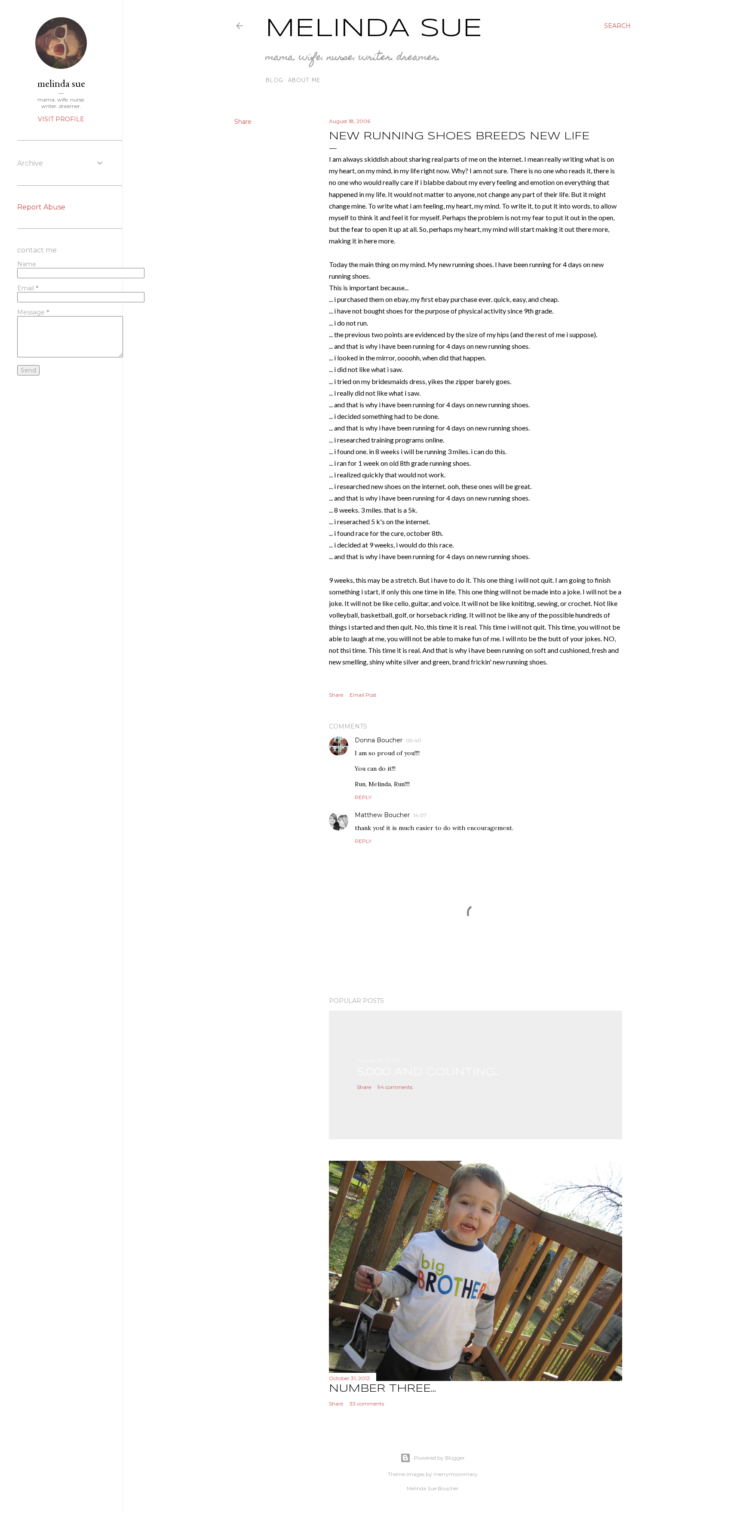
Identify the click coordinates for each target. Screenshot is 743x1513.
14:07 (420, 815)
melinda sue (61, 83)
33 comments (367, 1403)
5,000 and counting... (428, 1072)
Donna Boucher (378, 740)
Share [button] (243, 122)
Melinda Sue (373, 28)
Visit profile (61, 119)
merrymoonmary (455, 1474)
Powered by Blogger (439, 1458)
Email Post (363, 695)
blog (274, 80)
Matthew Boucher (382, 815)
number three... (382, 1389)
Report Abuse (41, 207)
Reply (363, 797)
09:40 (413, 740)
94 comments (395, 1087)
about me (304, 80)
